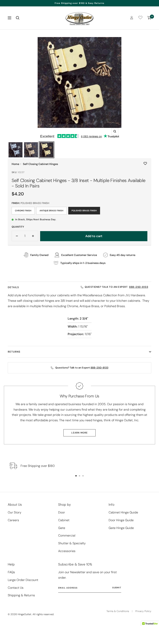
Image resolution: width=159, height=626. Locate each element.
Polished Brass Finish (84, 210)
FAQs (11, 572)
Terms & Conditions (117, 611)
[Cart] (149, 18)
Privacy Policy (143, 611)
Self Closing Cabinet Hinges (40, 164)
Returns (14, 351)
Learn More (79, 432)
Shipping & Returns (21, 595)
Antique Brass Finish (51, 210)
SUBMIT (116, 587)
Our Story (14, 512)
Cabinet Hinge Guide (123, 512)
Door (61, 512)
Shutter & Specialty (72, 543)
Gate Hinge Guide (121, 528)
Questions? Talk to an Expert (116, 287)
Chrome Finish (23, 210)
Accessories (66, 551)
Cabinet (63, 520)
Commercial (66, 535)
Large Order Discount (23, 580)
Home (15, 164)
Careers (13, 520)
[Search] (17, 18)
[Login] (131, 17)
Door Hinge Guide (121, 520)
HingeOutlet (24, 614)
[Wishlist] (140, 18)
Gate (61, 528)
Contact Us (15, 588)
